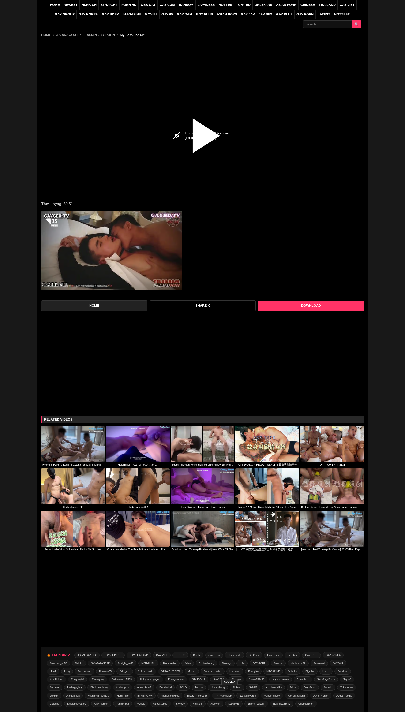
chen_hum (303, 679)
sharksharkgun (256, 703)
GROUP (180, 655)
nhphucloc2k (298, 663)
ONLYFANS (263, 5)
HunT (53, 671)
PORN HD (128, 5)
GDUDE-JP (198, 679)
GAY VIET (347, 5)
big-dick (292, 655)
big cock (254, 655)
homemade (234, 655)
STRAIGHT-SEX (170, 671)
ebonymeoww (176, 679)
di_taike (310, 671)
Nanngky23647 (281, 703)
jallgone (54, 703)
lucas (326, 671)
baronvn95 (105, 671)
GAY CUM (167, 5)
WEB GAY (148, 5)
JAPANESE (206, 5)
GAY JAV (248, 14)
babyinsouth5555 (122, 679)
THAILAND (327, 5)
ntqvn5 (347, 679)
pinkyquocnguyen (150, 679)
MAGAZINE (132, 14)
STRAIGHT (109, 5)
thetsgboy (98, 679)
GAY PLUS (284, 14)
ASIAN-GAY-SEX (69, 35)
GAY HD (244, 5)
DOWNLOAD (311, 305)
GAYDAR (338, 663)
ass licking (56, 679)
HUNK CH (89, 5)
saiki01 (253, 687)
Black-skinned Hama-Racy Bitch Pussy (202, 507)
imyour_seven (280, 679)
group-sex (311, 655)
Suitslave (343, 671)
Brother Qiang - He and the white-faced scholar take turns (332, 507)
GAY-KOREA (333, 655)
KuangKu (253, 671)
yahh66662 (122, 703)
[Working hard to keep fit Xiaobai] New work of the (202, 549)
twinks (79, 663)
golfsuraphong (296, 695)
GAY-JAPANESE (100, 663)
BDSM (196, 655)
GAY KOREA (88, 14)
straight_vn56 (125, 663)
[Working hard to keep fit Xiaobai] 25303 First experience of (73, 464)
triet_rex (125, 671)
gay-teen (214, 655)
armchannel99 (273, 687)
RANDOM (186, 5)
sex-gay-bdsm (326, 679)
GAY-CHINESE (113, 655)
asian (187, 663)
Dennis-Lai (165, 687)
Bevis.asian (169, 663)
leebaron (234, 671)
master (192, 671)
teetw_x (227, 663)
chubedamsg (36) (138, 507)
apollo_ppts (122, 687)
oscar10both (160, 703)
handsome (273, 655)
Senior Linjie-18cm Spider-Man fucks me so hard (73, 549)
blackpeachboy (99, 687)
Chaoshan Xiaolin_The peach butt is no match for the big (138, 549)
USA (242, 663)
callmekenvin (145, 671)
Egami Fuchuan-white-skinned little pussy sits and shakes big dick (202, 464)
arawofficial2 (144, 687)
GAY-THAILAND (139, 655)
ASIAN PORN (286, 5)
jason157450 (256, 679)
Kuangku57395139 (98, 695)
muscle (141, 703)
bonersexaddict (212, 671)
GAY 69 (167, 14)
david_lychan (320, 695)
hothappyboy (74, 687)
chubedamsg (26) (73, 507)
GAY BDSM (110, 14)
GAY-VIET (162, 655)
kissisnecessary (76, 703)
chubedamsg (206, 663)
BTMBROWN (145, 695)
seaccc (278, 663)
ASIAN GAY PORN (101, 35)
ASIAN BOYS (227, 14)
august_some (344, 695)
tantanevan (84, 671)
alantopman (73, 695)
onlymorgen (101, 703)
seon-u (328, 687)
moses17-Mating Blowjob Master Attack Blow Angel (267, 507)
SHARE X (202, 305)
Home (55, 5)
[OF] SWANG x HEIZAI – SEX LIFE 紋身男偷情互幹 (267, 464)
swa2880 (218, 679)
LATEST (324, 14)
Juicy (293, 687)
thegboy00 (77, 679)
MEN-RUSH (148, 663)
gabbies (292, 671)
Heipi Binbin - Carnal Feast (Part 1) (138, 464)
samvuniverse (248, 695)
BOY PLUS (204, 14)
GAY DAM (184, 14)
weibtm (54, 695)
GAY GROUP (65, 14)
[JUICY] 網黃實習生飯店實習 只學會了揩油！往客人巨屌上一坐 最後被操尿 (267, 549)
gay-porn (305, 14)
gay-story (310, 687)
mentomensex (272, 695)
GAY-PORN (259, 663)
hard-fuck (123, 695)
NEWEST (71, 5)
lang (67, 671)
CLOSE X (229, 681)
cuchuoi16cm (306, 703)
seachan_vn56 (58, 663)
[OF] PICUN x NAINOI (332, 464)
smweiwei (319, 663)
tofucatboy (346, 687)
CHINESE (307, 5)
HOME (46, 35)
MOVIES (151, 14)
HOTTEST (226, 5)
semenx (54, 687)
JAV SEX (265, 14)
